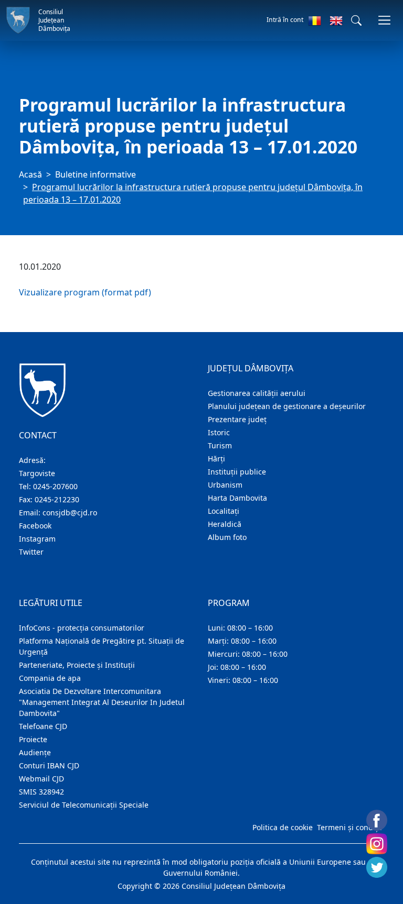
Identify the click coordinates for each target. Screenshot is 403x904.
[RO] (314, 20)
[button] (356, 20)
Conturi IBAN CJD (49, 765)
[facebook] (376, 820)
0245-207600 (55, 486)
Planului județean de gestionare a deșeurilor (287, 406)
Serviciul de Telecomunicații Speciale (84, 805)
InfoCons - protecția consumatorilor (81, 628)
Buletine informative (95, 174)
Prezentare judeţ (237, 419)
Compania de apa (50, 678)
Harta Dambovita (237, 498)
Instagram (37, 539)
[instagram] (376, 843)
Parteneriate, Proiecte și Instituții (77, 665)
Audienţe (35, 752)
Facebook (35, 526)
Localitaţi (223, 511)
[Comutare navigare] (384, 20)
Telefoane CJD (43, 726)
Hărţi (216, 459)
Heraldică (224, 524)
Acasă (30, 174)
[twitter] (376, 867)
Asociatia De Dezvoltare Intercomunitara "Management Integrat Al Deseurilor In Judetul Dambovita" (102, 702)
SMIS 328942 (41, 792)
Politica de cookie (282, 827)
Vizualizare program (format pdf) (85, 292)
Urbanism (225, 485)
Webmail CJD (41, 779)
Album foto (227, 537)
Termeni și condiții (349, 827)
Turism (220, 445)
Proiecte (33, 739)
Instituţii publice (237, 472)
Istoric (219, 432)
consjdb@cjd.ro (70, 512)
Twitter (31, 552)
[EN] (336, 20)
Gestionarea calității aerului (256, 393)
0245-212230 (57, 499)
